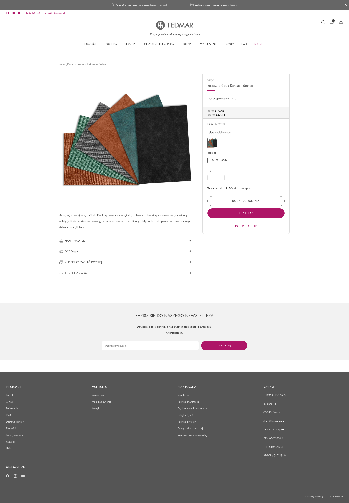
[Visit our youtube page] (19, 13)
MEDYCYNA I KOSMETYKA (158, 44)
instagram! (232, 4)
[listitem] (139, 5)
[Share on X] (243, 226)
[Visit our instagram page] (13, 13)
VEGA (210, 80)
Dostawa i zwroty (15, 422)
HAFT (244, 44)
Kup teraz (246, 213)
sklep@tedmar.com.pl (55, 12)
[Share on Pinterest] (249, 226)
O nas (9, 402)
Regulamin (183, 395)
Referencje (12, 408)
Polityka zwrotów (187, 422)
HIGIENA (186, 44)
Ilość (209, 171)
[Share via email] (256, 226)
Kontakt (10, 395)
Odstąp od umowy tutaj (190, 428)
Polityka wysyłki (186, 415)
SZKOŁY (230, 44)
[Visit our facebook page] (8, 13)
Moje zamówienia (101, 402)
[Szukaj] (323, 22)
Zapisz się (224, 345)
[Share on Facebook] (236, 226)
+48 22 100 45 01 (33, 12)
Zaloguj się (98, 395)
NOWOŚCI (90, 44)
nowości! (163, 4)
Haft (8, 448)
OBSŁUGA (129, 44)
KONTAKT (259, 44)
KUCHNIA (110, 44)
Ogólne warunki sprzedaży (192, 408)
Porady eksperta (14, 435)
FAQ (8, 415)
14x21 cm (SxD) (220, 160)
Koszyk (95, 408)
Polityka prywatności (188, 402)
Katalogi (10, 442)
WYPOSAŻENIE (208, 44)
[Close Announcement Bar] (346, 5)
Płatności (11, 428)
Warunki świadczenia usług (192, 435)
